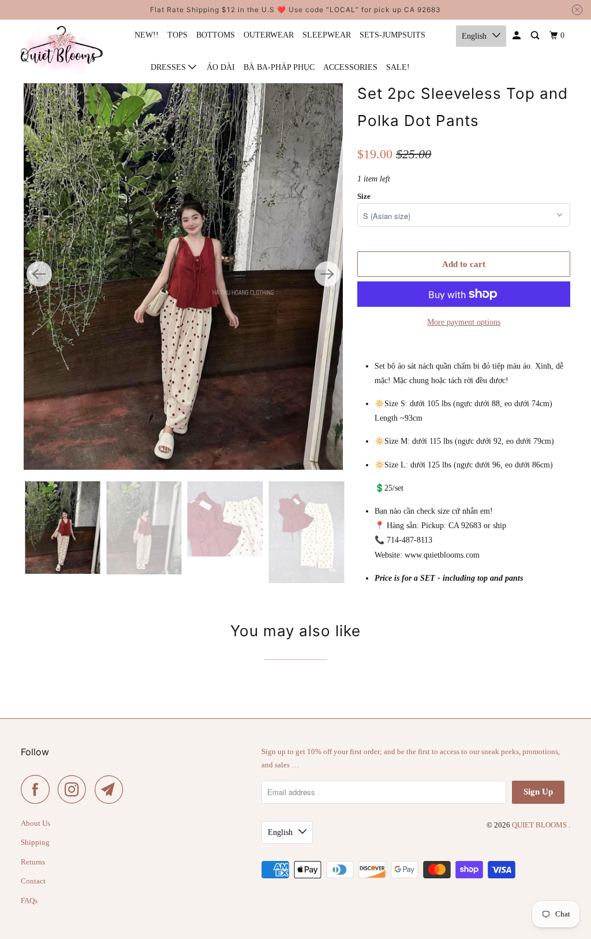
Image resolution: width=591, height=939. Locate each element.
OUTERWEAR (269, 35)
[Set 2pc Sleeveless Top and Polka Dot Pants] (183, 274)
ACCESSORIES (350, 67)
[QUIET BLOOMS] (62, 51)
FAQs (29, 900)
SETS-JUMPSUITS (392, 35)
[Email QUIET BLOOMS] (112, 789)
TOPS (177, 35)
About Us (35, 823)
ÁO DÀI (221, 67)
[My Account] (517, 35)
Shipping (35, 842)
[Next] (327, 274)
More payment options (463, 322)
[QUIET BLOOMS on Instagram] (75, 789)
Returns (33, 862)
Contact (33, 881)
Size (364, 196)
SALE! (398, 67)
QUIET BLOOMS (540, 825)
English (474, 36)
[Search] (536, 35)
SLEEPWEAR (326, 35)
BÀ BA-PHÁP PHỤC (279, 67)
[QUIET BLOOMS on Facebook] (38, 789)
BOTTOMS (215, 35)
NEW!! (146, 35)
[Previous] (39, 274)
